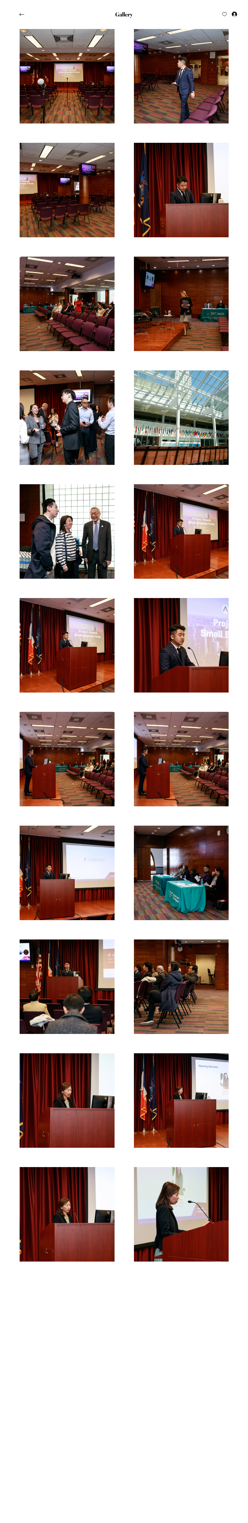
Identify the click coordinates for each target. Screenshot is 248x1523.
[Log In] (230, 14)
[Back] (25, 14)
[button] (124, 14)
